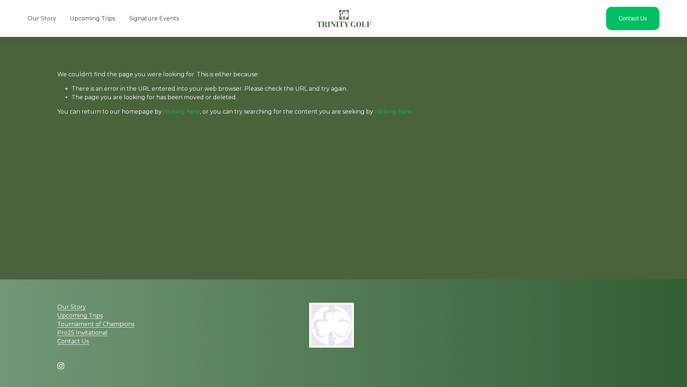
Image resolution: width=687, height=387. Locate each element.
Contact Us (633, 18)
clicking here (181, 111)
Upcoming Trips (92, 18)
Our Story (42, 18)
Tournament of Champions (96, 324)
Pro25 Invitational (82, 332)
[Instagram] (60, 365)
